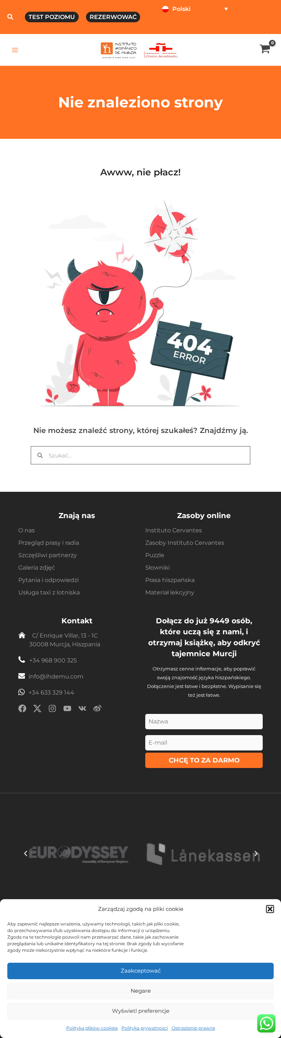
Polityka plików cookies (92, 1028)
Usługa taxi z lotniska (49, 592)
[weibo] (97, 709)
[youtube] (67, 709)
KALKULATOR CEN (234, 26)
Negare (141, 990)
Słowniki (157, 567)
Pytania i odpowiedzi (48, 580)
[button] (270, 909)
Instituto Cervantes (173, 530)
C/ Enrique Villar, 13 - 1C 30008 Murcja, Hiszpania (64, 640)
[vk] (82, 709)
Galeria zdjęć (36, 567)
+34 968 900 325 (53, 660)
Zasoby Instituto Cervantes (184, 542)
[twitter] (37, 709)
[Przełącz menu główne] (15, 50)
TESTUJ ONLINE (181, 26)
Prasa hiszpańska (170, 580)
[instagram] (52, 709)
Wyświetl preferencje (140, 1010)
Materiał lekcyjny (169, 592)
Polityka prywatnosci (144, 1028)
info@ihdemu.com (56, 676)
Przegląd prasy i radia (48, 542)
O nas (26, 530)
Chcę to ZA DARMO (204, 760)
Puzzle (154, 555)
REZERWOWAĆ (113, 17)
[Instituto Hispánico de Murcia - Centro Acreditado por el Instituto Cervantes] (160, 49)
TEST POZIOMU (52, 17)
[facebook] (22, 709)
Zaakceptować (141, 970)
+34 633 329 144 (51, 692)
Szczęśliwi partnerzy (47, 555)
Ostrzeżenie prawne (193, 1028)
